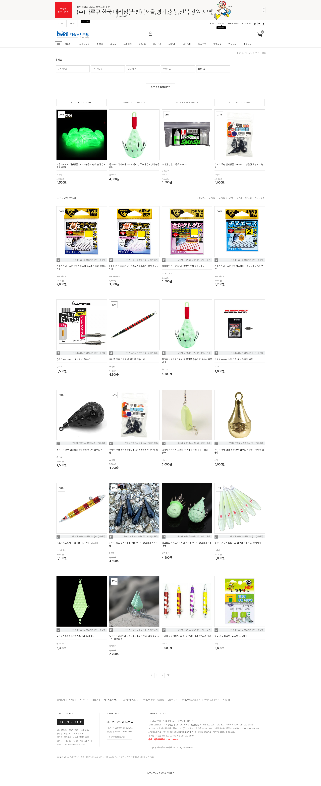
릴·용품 (99, 44)
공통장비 (172, 44)
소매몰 (60, 23)
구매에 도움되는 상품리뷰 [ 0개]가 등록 (88, 260)
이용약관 (84, 700)
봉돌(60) (201, 69)
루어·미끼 (128, 44)
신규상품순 (201, 198)
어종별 (67, 44)
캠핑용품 (217, 44)
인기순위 (248, 198)
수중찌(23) (167, 69)
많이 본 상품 (259, 198)
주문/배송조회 (233, 23)
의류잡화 (202, 44)
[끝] (168, 675)
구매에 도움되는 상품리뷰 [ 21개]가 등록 (246, 444)
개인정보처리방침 (111, 700)
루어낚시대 (84, 44)
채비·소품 (157, 44)
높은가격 (222, 198)
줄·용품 (113, 44)
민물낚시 (232, 44)
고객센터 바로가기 (131, 700)
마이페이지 (246, 23)
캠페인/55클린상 (211, 700)
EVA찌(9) (132, 69)
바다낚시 (247, 44)
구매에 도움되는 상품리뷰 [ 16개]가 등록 (141, 537)
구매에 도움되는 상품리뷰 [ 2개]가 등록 (246, 537)
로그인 (212, 23)
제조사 (239, 198)
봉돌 (264, 53)
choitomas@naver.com (249, 728)
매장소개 (72, 700)
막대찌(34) (97, 69)
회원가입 (221, 23)
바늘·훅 (142, 44)
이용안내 (96, 700)
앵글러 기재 (173, 700)
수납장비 (187, 44)
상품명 (231, 198)
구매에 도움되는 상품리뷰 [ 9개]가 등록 (194, 444)
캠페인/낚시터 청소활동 (153, 700)
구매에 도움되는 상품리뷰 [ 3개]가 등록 (141, 444)
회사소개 (61, 700)
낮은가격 (212, 198)
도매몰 (72, 23)
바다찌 (257, 53)
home (240, 53)
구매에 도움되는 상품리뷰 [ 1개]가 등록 (246, 353)
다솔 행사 (227, 700)
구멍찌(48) (62, 69)
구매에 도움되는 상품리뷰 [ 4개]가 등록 (194, 353)
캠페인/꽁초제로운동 (191, 700)
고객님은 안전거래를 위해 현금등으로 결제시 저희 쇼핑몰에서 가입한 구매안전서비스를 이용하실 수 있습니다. (112, 757)
